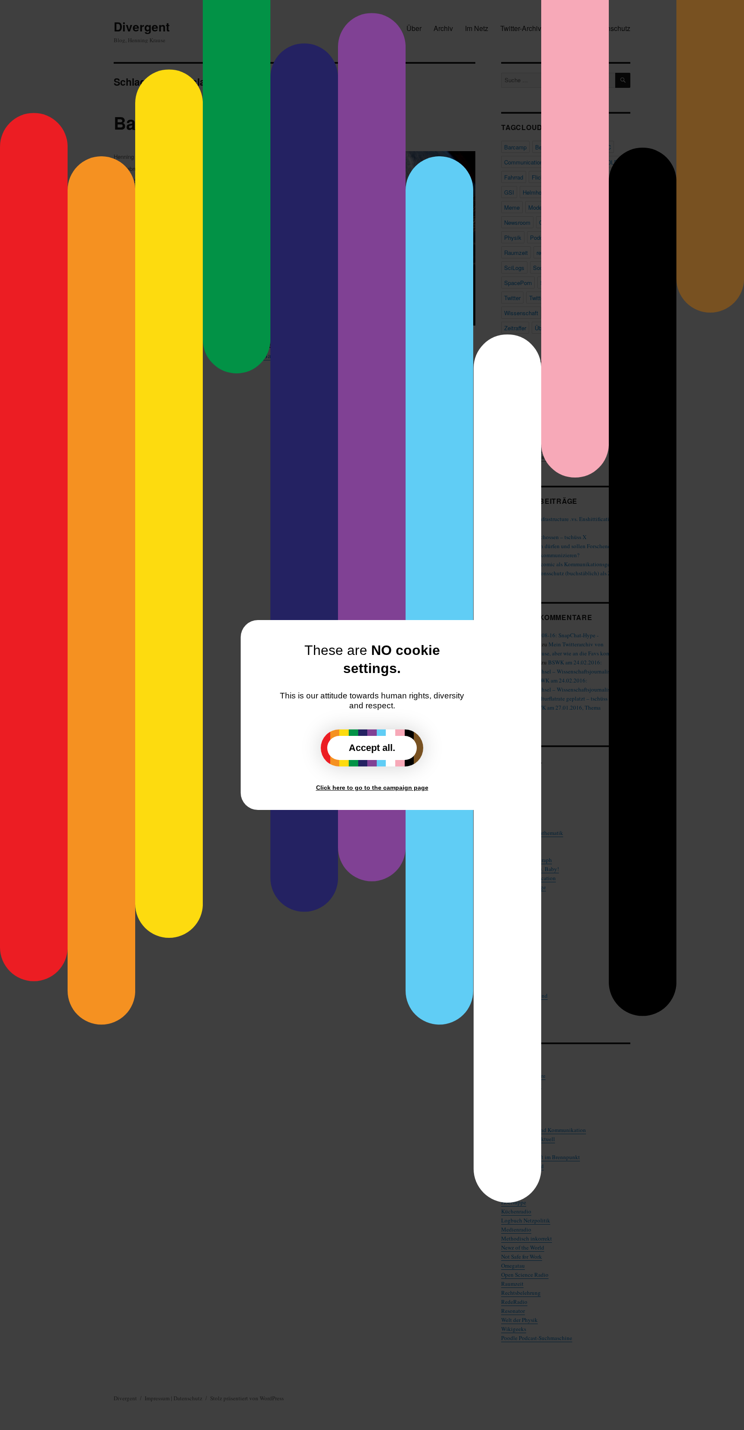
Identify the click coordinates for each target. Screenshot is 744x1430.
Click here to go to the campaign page (372, 787)
